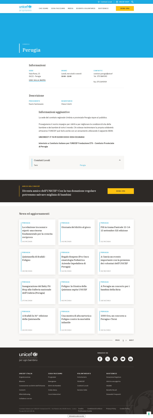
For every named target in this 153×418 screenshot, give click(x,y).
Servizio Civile (82, 390)
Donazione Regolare (113, 377)
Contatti (22, 390)
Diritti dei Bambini (54, 386)
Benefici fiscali (111, 390)
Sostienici (103, 8)
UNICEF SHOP (124, 2)
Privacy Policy (111, 408)
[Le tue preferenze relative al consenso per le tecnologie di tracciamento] (149, 414)
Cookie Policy (124, 408)
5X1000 (109, 386)
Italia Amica (52, 390)
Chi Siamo (43, 8)
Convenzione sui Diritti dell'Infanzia (32, 386)
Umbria (26, 44)
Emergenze (52, 381)
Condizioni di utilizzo (94, 408)
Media (70, 8)
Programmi (52, 377)
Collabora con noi (25, 398)
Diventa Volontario (85, 8)
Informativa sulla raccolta (76, 416)
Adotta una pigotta (113, 381)
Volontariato (82, 377)
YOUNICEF (81, 381)
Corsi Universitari (54, 394)
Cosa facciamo (58, 8)
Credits (81, 408)
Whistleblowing (24, 394)
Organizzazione (24, 377)
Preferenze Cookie (85, 411)
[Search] (132, 1)
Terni (36, 165)
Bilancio (22, 381)
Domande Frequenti (113, 394)
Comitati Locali (106, 2)
